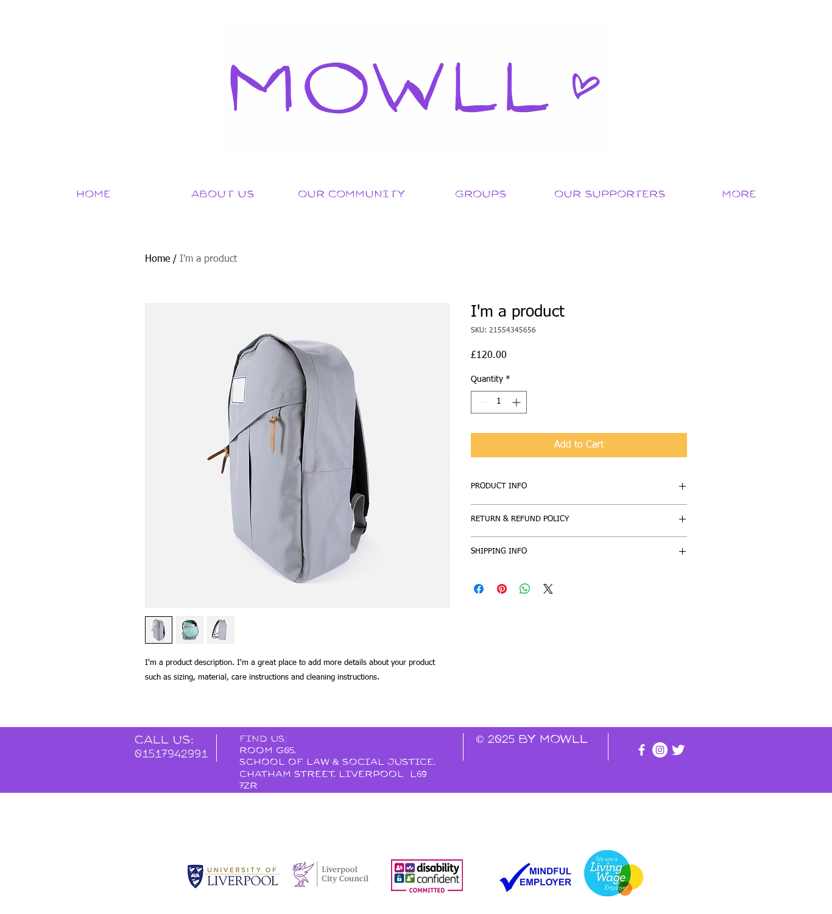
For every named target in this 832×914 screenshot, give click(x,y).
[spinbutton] (499, 402)
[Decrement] (480, 402)
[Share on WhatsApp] (525, 589)
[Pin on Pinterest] (502, 589)
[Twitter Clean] (678, 750)
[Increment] (517, 402)
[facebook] (641, 750)
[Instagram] (660, 750)
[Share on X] (548, 589)
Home (157, 259)
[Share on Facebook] (478, 589)
